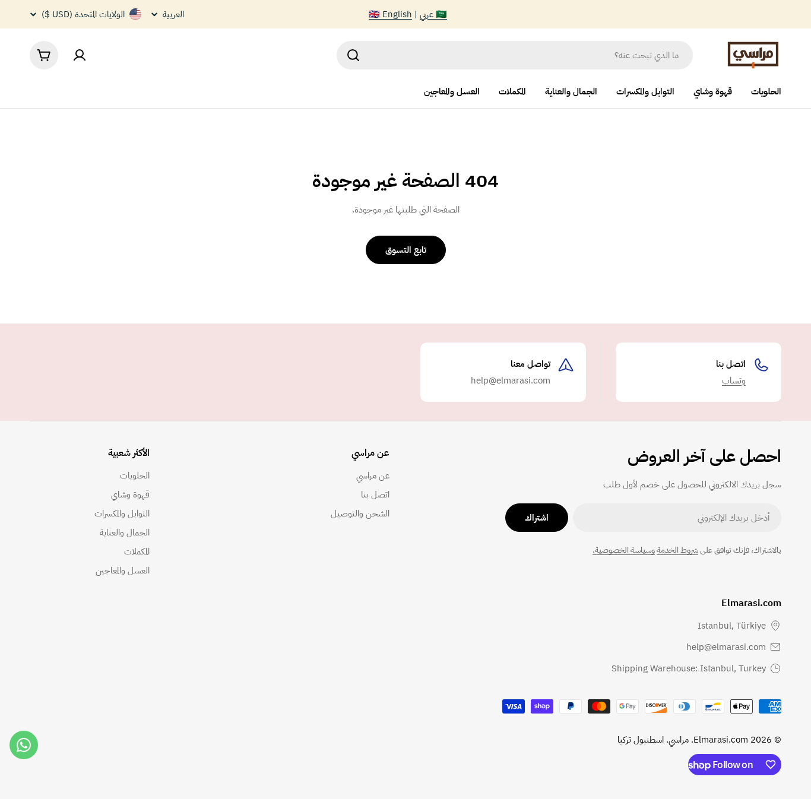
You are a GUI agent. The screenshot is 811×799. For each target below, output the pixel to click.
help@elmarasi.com (726, 647)
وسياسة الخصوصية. (624, 550)
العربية (173, 14)
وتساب (734, 380)
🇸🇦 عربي (433, 14)
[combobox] (515, 55)
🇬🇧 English (390, 14)
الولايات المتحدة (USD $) (83, 14)
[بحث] (353, 55)
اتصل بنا (731, 363)
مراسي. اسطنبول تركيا (653, 739)
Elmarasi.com (720, 739)
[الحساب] (79, 55)
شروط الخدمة (677, 550)
